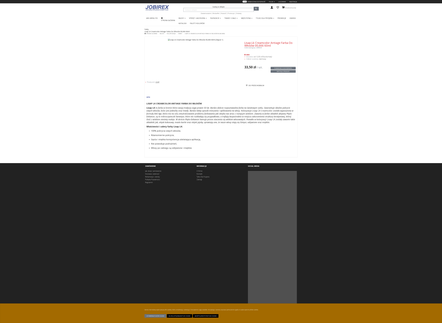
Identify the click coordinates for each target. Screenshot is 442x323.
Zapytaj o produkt (283, 71)
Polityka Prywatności (152, 179)
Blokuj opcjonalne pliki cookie (179, 316)
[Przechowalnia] (278, 7)
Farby (180, 33)
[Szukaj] (256, 9)
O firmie (199, 171)
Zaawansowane (206, 13)
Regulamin (149, 182)
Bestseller (216, 13)
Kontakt (199, 174)
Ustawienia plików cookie (155, 316)
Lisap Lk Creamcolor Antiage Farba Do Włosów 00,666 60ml (205, 33)
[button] (271, 1)
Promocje (231, 13)
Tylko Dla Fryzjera (203, 177)
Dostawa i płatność (152, 174)
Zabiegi (199, 179)
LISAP (157, 82)
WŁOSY (162, 33)
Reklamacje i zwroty (152, 177)
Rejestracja (293, 2)
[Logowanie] (272, 7)
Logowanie (282, 2)
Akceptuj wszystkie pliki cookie (206, 316)
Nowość (223, 13)
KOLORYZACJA (171, 33)
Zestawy (238, 13)
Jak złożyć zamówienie (153, 171)
